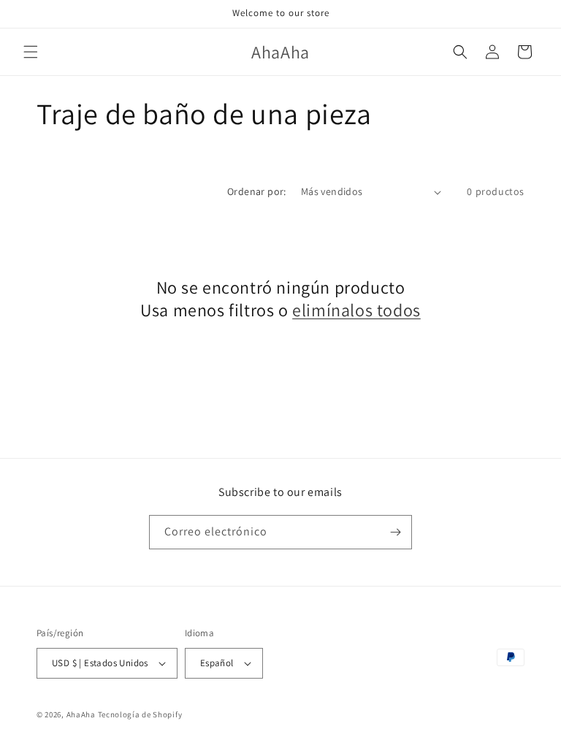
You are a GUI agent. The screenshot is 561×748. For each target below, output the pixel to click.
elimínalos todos (356, 310)
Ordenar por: (256, 191)
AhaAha (81, 714)
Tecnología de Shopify (140, 714)
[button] (31, 52)
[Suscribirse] (395, 532)
